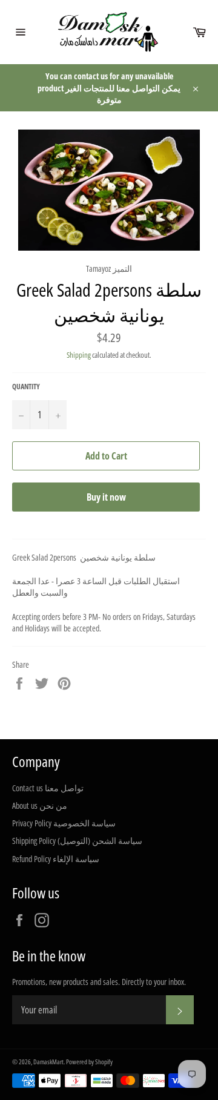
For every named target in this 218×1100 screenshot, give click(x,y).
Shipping (79, 354)
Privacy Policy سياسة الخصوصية (64, 823)
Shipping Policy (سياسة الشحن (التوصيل (77, 840)
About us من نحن (39, 805)
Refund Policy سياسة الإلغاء (55, 859)
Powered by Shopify (89, 1061)
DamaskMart (48, 1061)
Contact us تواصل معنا (48, 788)
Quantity (26, 387)
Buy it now (106, 497)
